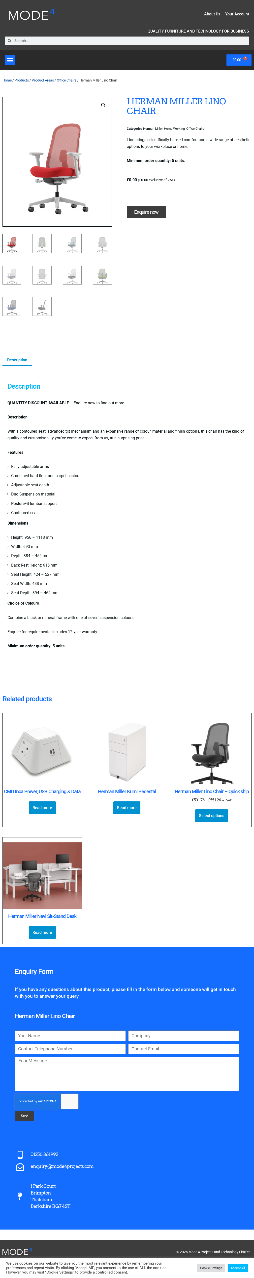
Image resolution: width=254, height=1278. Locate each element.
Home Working (174, 128)
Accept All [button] (238, 1268)
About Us (212, 14)
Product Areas (43, 80)
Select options (211, 815)
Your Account (237, 14)
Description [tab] (17, 360)
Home (7, 80)
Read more (42, 807)
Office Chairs (66, 80)
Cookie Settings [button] (211, 1268)
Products (22, 80)
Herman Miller (152, 128)
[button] (10, 60)
